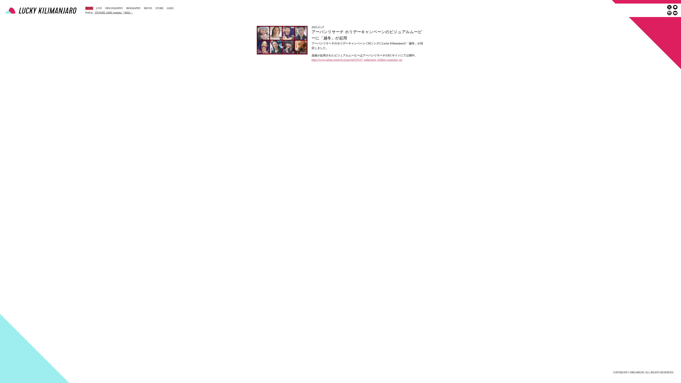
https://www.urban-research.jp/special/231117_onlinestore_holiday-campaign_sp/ (357, 59)
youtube (675, 13)
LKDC (170, 8)
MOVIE (148, 8)
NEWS (89, 8)
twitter (669, 7)
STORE (160, 8)
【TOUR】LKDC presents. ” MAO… (113, 12)
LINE (675, 7)
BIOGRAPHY (133, 8)
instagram (669, 13)
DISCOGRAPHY (114, 8)
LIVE (99, 8)
